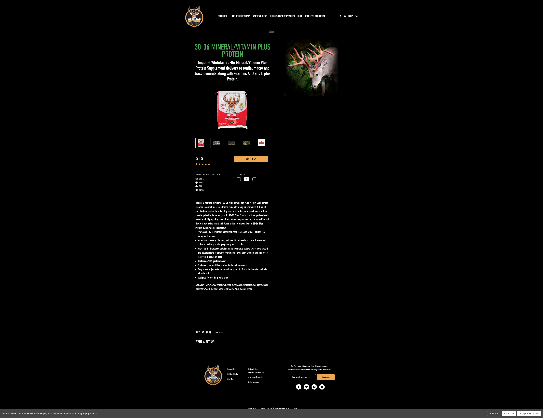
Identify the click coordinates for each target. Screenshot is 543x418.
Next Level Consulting (315, 16)
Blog (300, 16)
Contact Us (231, 369)
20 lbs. (201, 179)
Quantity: (241, 174)
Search (341, 16)
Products (222, 16)
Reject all (509, 413)
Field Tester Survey (241, 16)
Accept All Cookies (529, 413)
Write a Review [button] (205, 341)
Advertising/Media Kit (255, 377)
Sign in (345, 16)
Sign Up (350, 16)
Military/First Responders (282, 16)
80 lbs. (201, 186)
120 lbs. (201, 190)
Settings (494, 413)
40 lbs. (201, 182)
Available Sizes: (207, 174)
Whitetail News (260, 16)
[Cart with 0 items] (356, 16)
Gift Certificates (233, 374)
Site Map (230, 379)
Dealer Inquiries (253, 382)
